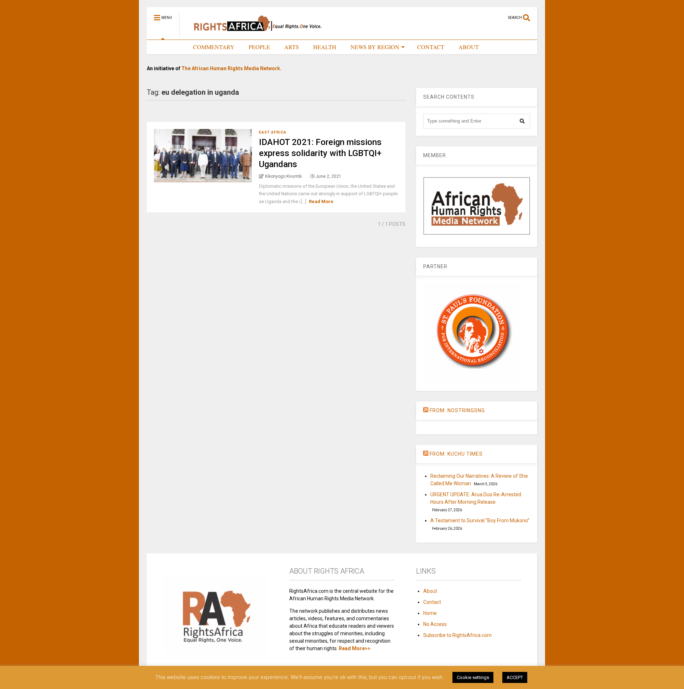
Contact (432, 602)
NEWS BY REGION (375, 47)
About (430, 591)
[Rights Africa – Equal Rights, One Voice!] (254, 34)
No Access (435, 624)
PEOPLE (259, 47)
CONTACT (430, 47)
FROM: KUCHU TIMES (456, 454)
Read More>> (354, 648)
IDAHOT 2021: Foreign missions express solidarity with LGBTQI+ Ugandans (320, 153)
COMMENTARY (213, 47)
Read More (321, 201)
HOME (170, 47)
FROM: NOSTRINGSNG (457, 410)
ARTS (291, 47)
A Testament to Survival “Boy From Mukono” (479, 520)
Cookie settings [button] (473, 677)
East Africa (272, 132)
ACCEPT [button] (515, 677)
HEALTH (324, 47)
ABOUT (468, 47)
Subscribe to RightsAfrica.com (457, 635)
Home (430, 613)
